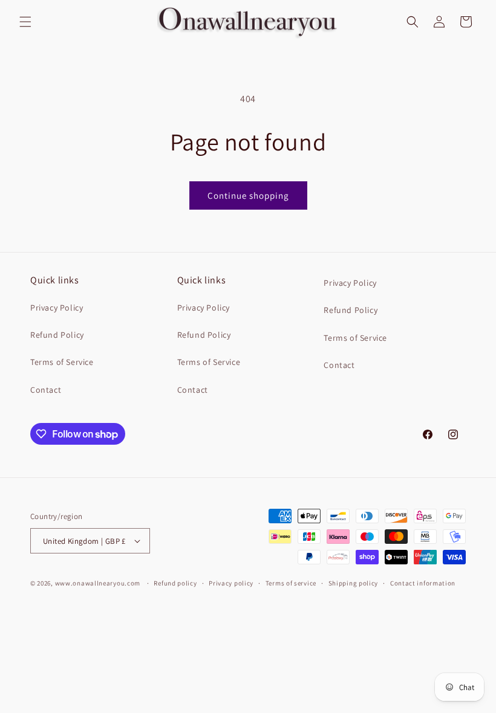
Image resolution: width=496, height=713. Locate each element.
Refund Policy (57, 334)
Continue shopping (248, 195)
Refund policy (175, 583)
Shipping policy (353, 583)
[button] (25, 21)
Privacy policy (231, 583)
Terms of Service (62, 361)
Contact (45, 389)
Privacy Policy (56, 307)
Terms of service (291, 583)
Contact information (422, 583)
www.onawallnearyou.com (97, 583)
